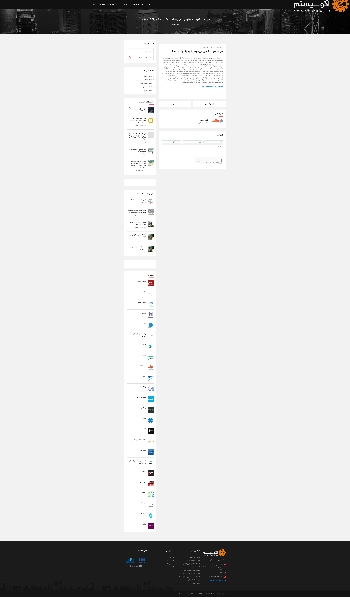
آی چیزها (143, 513)
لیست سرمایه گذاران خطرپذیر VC (189, 576)
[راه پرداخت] (151, 367)
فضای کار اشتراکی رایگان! (138, 200)
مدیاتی (144, 355)
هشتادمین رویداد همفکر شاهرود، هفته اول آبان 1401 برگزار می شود (138, 120)
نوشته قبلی (208, 104)
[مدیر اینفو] (151, 505)
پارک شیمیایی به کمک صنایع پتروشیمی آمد (137, 150)
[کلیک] (151, 526)
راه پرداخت (143, 365)
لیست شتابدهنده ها (193, 560)
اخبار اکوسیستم (147, 76)
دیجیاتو (144, 323)
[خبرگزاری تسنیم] (151, 283)
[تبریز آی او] (151, 315)
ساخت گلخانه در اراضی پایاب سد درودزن (137, 248)
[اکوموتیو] (151, 494)
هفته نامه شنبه (141, 397)
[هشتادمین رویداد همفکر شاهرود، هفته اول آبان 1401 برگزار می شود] (151, 120)
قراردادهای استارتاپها (193, 580)
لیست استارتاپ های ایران (192, 570)
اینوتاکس (143, 408)
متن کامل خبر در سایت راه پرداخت (212, 86)
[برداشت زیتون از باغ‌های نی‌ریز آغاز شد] (151, 236)
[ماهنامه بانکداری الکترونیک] (151, 441)
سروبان (144, 240)
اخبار (173, 24)
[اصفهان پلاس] (151, 304)
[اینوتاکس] (151, 410)
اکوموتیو (144, 492)
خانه (178, 24)
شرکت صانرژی (142, 203)
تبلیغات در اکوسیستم (167, 567)
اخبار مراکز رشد (147, 90)
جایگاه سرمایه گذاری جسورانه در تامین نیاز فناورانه (137, 109)
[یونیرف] (130, 560)
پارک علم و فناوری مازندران (139, 170)
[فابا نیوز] (151, 431)
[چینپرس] (151, 420)
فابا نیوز (144, 429)
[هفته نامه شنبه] (151, 399)
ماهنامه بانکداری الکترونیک (138, 439)
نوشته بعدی (176, 104)
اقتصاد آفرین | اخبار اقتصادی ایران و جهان (137, 462)
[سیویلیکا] (141, 560)
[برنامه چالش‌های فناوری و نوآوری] (151, 336)
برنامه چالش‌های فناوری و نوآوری (138, 335)
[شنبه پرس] (151, 484)
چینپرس (144, 418)
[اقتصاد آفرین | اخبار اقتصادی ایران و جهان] (151, 463)
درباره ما (171, 557)
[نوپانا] (151, 389)
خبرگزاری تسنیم (141, 281)
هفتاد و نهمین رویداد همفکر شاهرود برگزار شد (138, 223)
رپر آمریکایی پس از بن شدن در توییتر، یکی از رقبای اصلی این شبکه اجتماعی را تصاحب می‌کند (137, 136)
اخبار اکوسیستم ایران (193, 557)
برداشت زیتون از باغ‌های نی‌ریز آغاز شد (137, 236)
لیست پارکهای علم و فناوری (191, 564)
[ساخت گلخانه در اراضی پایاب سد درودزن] (151, 249)
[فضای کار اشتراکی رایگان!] (151, 201)
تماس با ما (170, 560)
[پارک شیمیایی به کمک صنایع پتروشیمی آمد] (151, 151)
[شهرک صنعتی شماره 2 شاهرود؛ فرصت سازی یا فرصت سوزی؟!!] (151, 212)
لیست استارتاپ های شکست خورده (189, 573)
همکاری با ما (170, 564)
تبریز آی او (143, 313)
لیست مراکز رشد (195, 567)
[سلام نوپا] (151, 293)
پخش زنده (196, 583)
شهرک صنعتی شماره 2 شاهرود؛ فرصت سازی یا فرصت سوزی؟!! (137, 211)
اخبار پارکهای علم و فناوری (144, 80)
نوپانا (144, 387)
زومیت (144, 142)
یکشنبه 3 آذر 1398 (215, 47)
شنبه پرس (143, 482)
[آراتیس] (151, 378)
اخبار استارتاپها (147, 87)
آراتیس (144, 376)
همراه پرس (143, 344)
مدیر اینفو (143, 154)
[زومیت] (151, 473)
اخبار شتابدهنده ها (146, 83)
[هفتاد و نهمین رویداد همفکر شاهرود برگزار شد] (151, 224)
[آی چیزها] (151, 515)
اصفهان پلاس (142, 302)
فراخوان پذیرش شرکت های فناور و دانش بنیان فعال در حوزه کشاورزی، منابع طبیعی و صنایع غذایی (137, 164)
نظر (204, 47)
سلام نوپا (143, 292)
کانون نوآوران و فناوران (140, 125)
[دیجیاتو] (151, 325)
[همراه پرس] (151, 346)
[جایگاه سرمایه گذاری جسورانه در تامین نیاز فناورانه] (151, 110)
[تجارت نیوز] (151, 452)
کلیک (144, 524)
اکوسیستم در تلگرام (216, 580)
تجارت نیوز (143, 450)
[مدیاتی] (151, 357)
